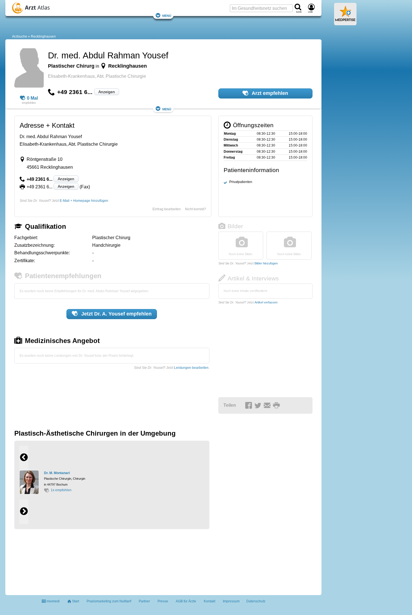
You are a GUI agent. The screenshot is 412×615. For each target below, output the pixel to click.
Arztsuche (19, 36)
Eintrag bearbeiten (166, 209)
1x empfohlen (61, 490)
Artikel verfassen (265, 302)
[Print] (277, 406)
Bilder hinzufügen (266, 263)
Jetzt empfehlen (116, 314)
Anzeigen (106, 92)
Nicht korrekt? (195, 209)
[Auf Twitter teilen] (258, 406)
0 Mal (32, 98)
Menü (166, 15)
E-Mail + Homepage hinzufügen (84, 201)
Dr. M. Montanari (57, 473)
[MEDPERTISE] (345, 23)
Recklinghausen (43, 36)
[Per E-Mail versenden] (268, 406)
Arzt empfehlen (269, 93)
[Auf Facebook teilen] (249, 406)
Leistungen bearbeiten (191, 368)
